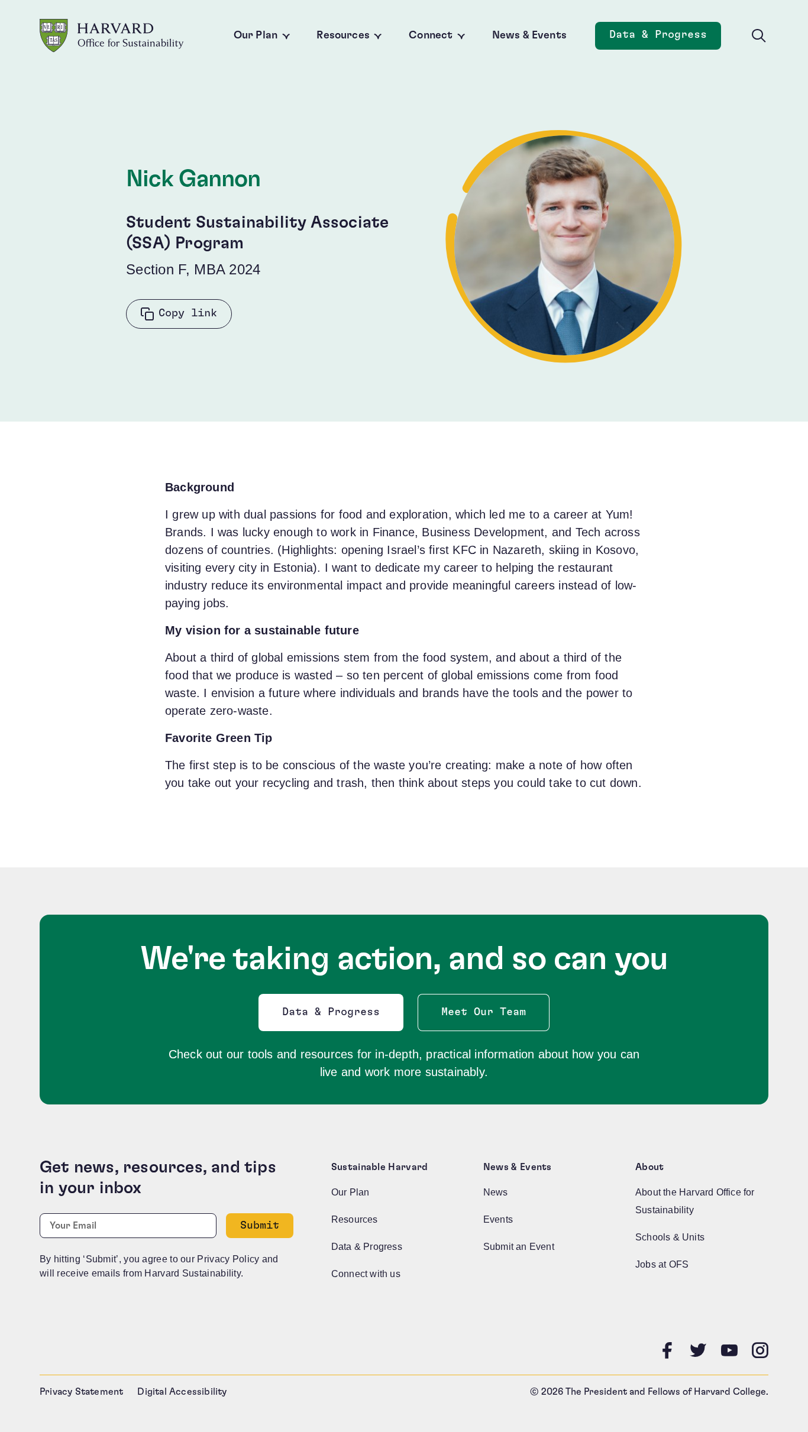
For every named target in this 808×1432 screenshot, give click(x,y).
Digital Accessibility (182, 1392)
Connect (431, 35)
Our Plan (255, 35)
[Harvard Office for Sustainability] (112, 35)
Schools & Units (669, 1237)
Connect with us (365, 1274)
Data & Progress (665, 38)
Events (498, 1219)
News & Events (529, 35)
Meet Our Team (483, 1012)
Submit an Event (518, 1247)
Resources (343, 35)
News (495, 1192)
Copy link (188, 313)
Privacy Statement (81, 1392)
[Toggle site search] (758, 36)
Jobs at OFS (662, 1264)
